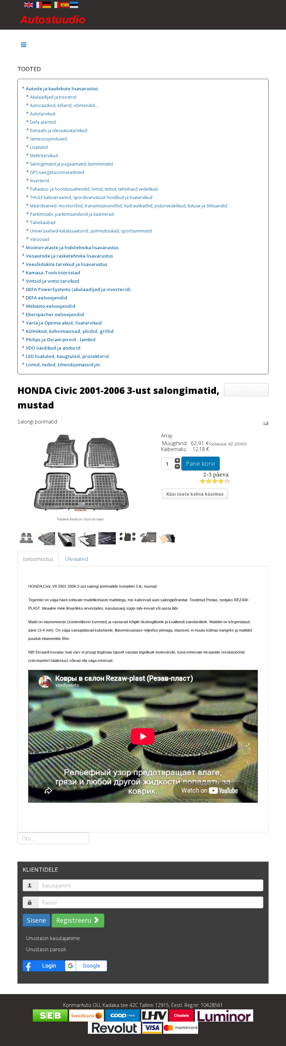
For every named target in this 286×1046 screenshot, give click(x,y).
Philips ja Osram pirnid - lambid (61, 339)
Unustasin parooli (46, 949)
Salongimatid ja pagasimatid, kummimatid (71, 164)
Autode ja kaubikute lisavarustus (62, 88)
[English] (28, 4)
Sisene (36, 920)
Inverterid (39, 181)
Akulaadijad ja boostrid (53, 97)
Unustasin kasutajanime (53, 938)
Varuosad (39, 239)
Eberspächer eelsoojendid (55, 314)
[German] (47, 4)
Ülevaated (76, 559)
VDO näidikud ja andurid (53, 348)
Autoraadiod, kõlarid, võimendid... (64, 105)
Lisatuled (39, 147)
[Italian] (56, 4)
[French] (38, 4)
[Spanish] (65, 4)
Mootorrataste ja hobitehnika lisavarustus (72, 247)
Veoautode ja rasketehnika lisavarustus (69, 256)
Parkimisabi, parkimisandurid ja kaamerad (72, 214)
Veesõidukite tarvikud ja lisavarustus (66, 264)
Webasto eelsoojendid (50, 306)
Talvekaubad (42, 223)
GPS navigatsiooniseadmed (57, 172)
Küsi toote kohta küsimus (195, 494)
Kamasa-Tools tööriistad (53, 272)
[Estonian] (74, 4)
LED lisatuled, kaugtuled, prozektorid (67, 356)
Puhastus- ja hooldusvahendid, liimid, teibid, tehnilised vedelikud (94, 189)
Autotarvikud (42, 114)
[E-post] (266, 423)
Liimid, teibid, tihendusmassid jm (63, 364)
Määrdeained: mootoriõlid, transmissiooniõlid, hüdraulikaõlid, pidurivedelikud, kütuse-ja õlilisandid (128, 206)
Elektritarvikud (44, 156)
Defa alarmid (43, 122)
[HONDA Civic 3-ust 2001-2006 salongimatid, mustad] (80, 472)
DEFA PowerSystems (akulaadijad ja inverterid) (78, 289)
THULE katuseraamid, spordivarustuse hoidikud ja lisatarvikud (91, 197)
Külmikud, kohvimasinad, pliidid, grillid (70, 331)
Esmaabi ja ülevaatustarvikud (58, 130)
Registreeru (74, 920)
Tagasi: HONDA (246, 389)
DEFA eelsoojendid (46, 298)
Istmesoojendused (48, 139)
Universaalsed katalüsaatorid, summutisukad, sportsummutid (91, 231)
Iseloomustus (38, 559)
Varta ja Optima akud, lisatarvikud (64, 323)
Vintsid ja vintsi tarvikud (52, 281)
